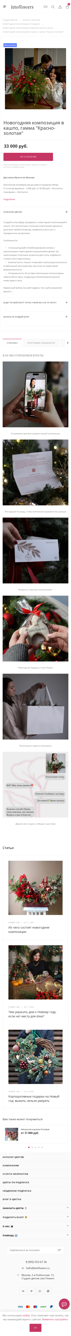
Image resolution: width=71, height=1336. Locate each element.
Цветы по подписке (16, 1182)
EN (46, 7)
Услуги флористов (15, 1173)
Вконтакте (22, 1291)
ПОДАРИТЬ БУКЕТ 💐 (15, 1217)
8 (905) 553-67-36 (36, 1262)
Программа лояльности (41, 343)
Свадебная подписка (17, 1190)
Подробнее (9, 199)
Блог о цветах (12, 1199)
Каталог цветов (13, 1157)
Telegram (31, 1291)
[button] (29, 1147)
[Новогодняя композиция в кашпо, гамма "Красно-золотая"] (35, 78)
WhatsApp (48, 1291)
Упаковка (12, 343)
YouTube (39, 1291)
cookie (26, 1315)
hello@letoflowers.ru (38, 1268)
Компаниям (11, 1165)
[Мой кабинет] (60, 6)
